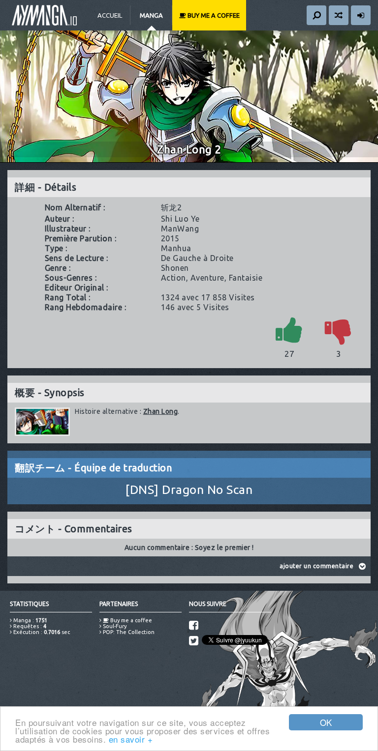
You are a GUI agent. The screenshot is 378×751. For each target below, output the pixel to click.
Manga (151, 15)
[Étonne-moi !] (338, 15)
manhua (176, 248)
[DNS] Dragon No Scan (189, 489)
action (173, 277)
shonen (175, 267)
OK (326, 722)
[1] (289, 330)
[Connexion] (361, 15)
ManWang (180, 228)
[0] (338, 330)
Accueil (109, 15)
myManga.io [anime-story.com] (44, 15)
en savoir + (131, 739)
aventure (207, 277)
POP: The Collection (128, 632)
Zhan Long (160, 411)
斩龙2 (171, 207)
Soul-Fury (113, 626)
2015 (170, 238)
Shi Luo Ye (180, 218)
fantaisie (246, 277)
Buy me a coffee (213, 15)
